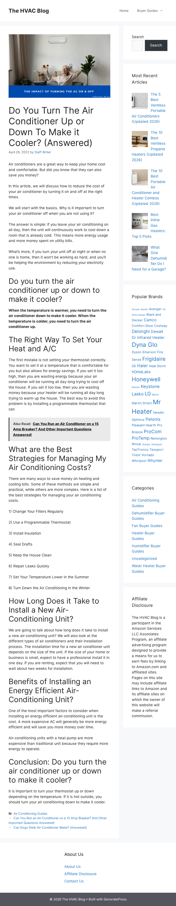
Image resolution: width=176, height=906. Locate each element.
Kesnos (136, 387)
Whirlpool (139, 461)
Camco (150, 320)
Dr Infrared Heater (148, 337)
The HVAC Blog (29, 11)
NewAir (158, 413)
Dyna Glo (145, 344)
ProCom (153, 431)
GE (134, 366)
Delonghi (141, 331)
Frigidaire (153, 359)
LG (148, 394)
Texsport (156, 450)
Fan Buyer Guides (147, 526)
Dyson (136, 352)
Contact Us (74, 881)
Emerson (149, 352)
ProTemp (141, 438)
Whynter (154, 460)
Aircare (136, 309)
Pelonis (153, 419)
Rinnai (136, 444)
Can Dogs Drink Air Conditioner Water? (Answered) (50, 827)
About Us (72, 866)
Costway (160, 326)
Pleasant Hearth (144, 425)
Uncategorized (144, 558)
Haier (142, 365)
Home (124, 11)
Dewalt (157, 331)
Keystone (150, 386)
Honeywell (146, 379)
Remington (159, 438)
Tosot (136, 455)
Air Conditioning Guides (30, 813)
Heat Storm (157, 366)
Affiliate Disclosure (80, 874)
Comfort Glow (142, 326)
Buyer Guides (147, 11)
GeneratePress (115, 899)
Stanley (146, 444)
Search (138, 37)
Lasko (138, 394)
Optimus (138, 420)
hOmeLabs (141, 372)
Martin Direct (142, 403)
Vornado (147, 455)
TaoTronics (140, 450)
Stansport (156, 444)
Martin (155, 394)
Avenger (155, 309)
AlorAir (144, 309)
